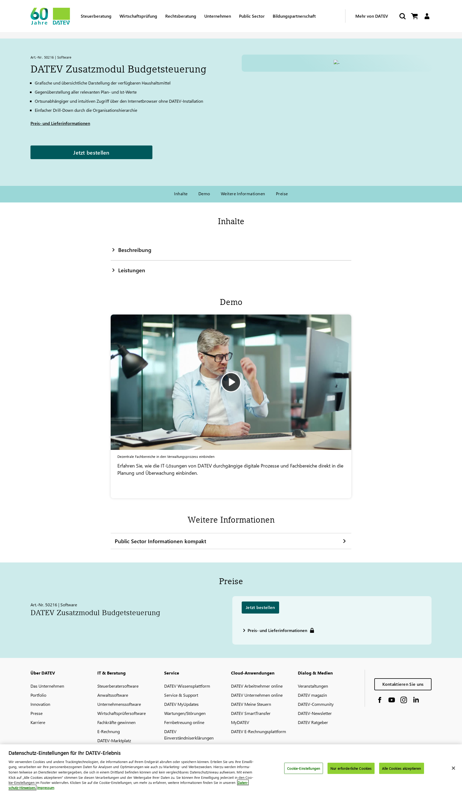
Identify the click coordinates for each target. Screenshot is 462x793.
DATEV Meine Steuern (251, 704)
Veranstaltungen (313, 686)
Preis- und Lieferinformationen (60, 123)
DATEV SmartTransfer (251, 713)
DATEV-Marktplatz (114, 740)
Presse (36, 713)
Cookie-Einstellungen (303, 768)
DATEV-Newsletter (315, 713)
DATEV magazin (312, 695)
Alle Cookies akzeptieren (401, 768)
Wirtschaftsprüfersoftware (121, 713)
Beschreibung (134, 249)
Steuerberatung (96, 16)
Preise (282, 193)
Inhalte (180, 193)
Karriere (37, 722)
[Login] (427, 16)
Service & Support (181, 695)
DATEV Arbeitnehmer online (257, 686)
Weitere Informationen (243, 193)
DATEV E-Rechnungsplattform (258, 731)
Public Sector (252, 16)
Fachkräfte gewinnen (116, 722)
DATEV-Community (316, 704)
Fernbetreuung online (184, 722)
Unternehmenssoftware (119, 704)
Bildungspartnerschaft (294, 16)
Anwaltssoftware (112, 695)
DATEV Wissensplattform (187, 686)
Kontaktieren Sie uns (403, 684)
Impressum (45, 787)
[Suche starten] (402, 16)
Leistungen (131, 270)
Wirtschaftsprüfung (138, 16)
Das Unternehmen (47, 686)
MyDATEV (240, 722)
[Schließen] (453, 768)
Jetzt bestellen (91, 152)
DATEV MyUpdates (181, 704)
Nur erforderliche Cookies (351, 768)
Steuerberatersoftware (117, 686)
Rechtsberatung (180, 16)
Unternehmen (217, 16)
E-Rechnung (108, 731)
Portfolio (38, 695)
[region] (231, 768)
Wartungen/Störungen (185, 713)
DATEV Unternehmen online (257, 695)
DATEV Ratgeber (313, 722)
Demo (204, 193)
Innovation (40, 704)
